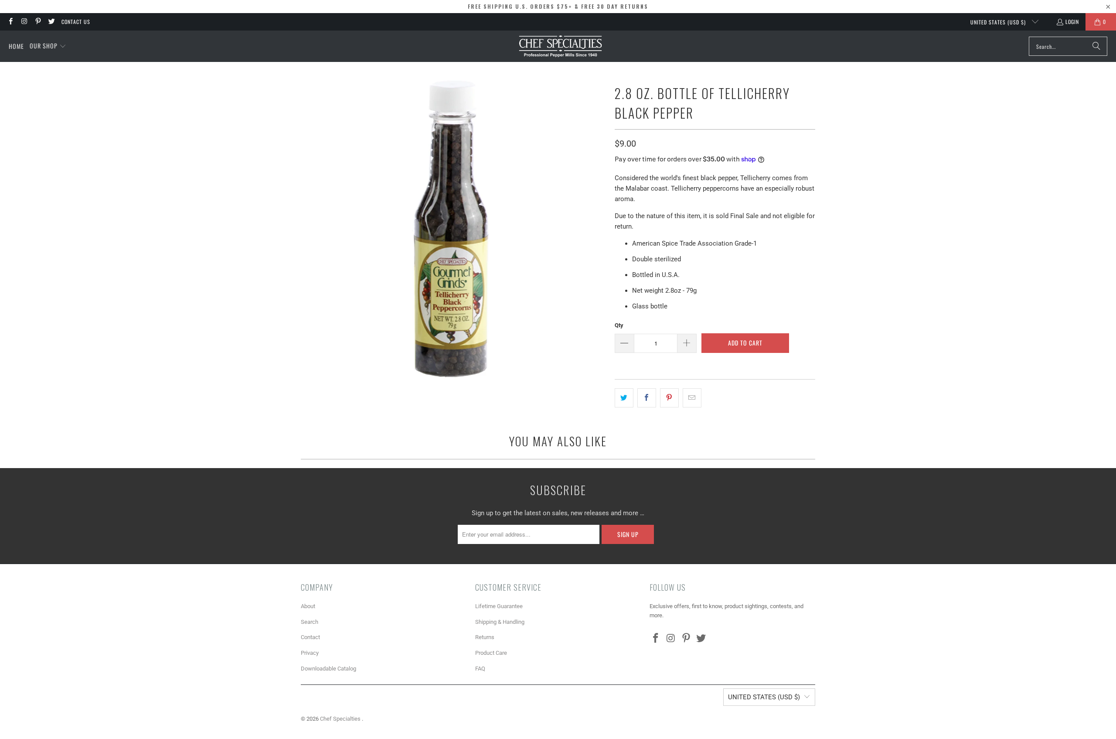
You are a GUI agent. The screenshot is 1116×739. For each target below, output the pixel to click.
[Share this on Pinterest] (669, 397)
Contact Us (75, 21)
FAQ (480, 668)
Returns (484, 637)
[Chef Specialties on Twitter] (51, 21)
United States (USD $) (999, 22)
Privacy (310, 653)
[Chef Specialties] (560, 46)
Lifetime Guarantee (499, 606)
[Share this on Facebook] (646, 397)
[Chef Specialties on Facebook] (10, 21)
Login (1072, 21)
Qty (619, 325)
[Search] (1096, 46)
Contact (310, 637)
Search (309, 622)
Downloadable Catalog (328, 668)
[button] (48, 46)
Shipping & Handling (499, 622)
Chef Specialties (341, 718)
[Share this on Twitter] (624, 397)
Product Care (491, 653)
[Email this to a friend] (692, 397)
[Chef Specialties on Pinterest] (37, 21)
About (308, 606)
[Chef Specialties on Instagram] (23, 21)
